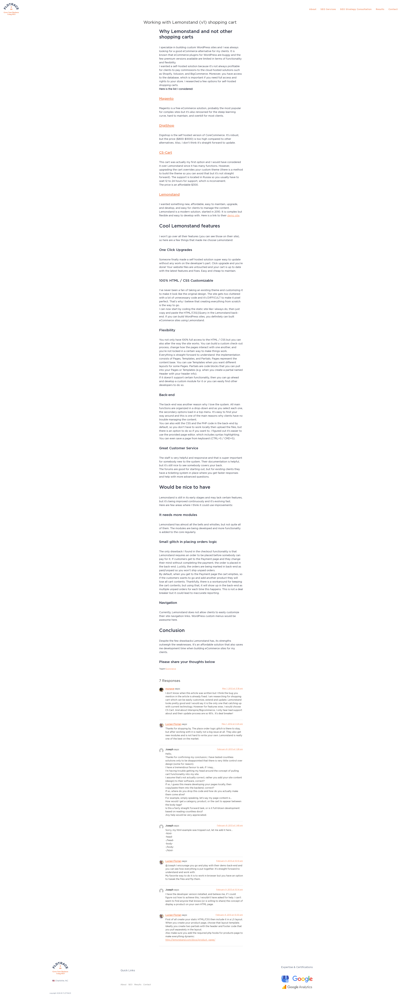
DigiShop (166, 125)
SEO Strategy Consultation (356, 9)
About (312, 9)
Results (380, 9)
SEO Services (328, 9)
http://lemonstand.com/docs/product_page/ (190, 939)
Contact (393, 9)
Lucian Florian (173, 724)
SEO (130, 985)
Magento (166, 98)
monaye (169, 688)
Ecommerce (171, 669)
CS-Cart (165, 152)
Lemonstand (169, 194)
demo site (233, 215)
